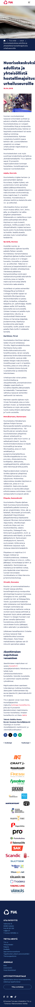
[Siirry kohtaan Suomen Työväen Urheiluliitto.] (4, 41)
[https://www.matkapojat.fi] (13, 803)
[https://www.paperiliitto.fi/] (17, 825)
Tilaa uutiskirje (18, 987)
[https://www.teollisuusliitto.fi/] (17, 866)
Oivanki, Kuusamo (11, 582)
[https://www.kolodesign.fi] (24, 796)
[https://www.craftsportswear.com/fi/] (17, 763)
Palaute (6, 947)
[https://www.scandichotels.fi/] (13, 855)
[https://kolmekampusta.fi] (17, 810)
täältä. (24, 715)
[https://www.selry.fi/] (26, 855)
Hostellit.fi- (13, 666)
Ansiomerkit (8, 968)
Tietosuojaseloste (10, 956)
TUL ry (6, 942)
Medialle (7, 949)
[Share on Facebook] (6, 735)
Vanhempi (25, 743)
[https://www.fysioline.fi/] (17, 782)
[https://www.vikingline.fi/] (17, 886)
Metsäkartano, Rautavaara (15, 416)
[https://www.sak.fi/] (17, 848)
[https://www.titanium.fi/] (17, 877)
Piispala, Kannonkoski (13, 498)
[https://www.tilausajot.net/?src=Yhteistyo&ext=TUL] (17, 872)
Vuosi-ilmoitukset (10, 970)
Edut (5, 965)
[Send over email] (20, 735)
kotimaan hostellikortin (20, 705)
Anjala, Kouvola (10, 173)
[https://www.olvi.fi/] (26, 803)
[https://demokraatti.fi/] (17, 768)
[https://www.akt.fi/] (17, 757)
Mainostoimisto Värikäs (19, 1003)
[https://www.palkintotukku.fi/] (17, 818)
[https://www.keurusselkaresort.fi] (13, 796)
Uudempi (8, 743)
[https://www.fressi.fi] (17, 775)
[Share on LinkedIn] (15, 735)
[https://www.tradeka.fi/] (17, 881)
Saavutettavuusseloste (12, 951)
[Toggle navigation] (29, 2)
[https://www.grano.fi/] (17, 789)
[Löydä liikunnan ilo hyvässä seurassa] (8, 2)
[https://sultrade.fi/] (17, 861)
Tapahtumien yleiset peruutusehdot (16, 954)
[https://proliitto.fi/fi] (17, 832)
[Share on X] (10, 735)
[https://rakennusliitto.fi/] (17, 842)
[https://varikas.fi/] (17, 891)
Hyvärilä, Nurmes (11, 242)
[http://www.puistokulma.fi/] (17, 838)
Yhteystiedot (8, 944)
